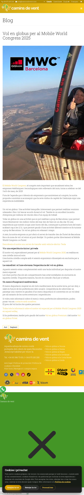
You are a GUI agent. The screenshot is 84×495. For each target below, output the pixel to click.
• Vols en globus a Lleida (54, 360)
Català (49, 2)
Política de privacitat (22, 363)
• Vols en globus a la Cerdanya (56, 354)
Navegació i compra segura (25, 368)
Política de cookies (63, 482)
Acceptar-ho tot (13, 487)
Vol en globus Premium (56, 315)
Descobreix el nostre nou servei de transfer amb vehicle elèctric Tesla (34, 244)
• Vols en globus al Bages (54, 352)
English (66, 2)
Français (74, 2)
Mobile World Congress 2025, (53, 252)
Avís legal (8, 363)
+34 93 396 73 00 (15, 357)
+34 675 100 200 (32, 357)
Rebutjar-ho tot (30, 487)
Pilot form (8, 368)
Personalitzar (47, 487)
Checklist (16, 366)
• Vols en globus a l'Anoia (54, 346)
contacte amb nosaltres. (26, 301)
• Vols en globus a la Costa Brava (57, 357)
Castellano (57, 2)
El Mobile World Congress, (14, 185)
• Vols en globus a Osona (54, 349)
